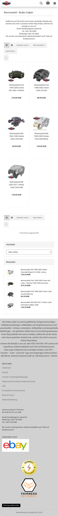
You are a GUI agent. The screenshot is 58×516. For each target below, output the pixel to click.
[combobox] (23, 45)
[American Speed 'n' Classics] (5, 3)
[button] (6, 45)
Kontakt (5, 372)
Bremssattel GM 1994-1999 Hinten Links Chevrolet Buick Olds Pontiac (16, 136)
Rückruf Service (8, 395)
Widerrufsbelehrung (9, 400)
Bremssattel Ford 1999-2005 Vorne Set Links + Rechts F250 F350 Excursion (16, 88)
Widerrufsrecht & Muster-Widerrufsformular (18, 382)
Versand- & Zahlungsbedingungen (15, 377)
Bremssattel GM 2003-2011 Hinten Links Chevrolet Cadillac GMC (16, 185)
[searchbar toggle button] (41, 3)
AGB (3, 386)
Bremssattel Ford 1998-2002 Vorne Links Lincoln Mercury (41, 88)
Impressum (6, 368)
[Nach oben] (51, 512)
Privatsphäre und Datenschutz (13, 391)
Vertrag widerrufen (11, 505)
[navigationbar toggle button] (54, 3)
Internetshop (20, 512)
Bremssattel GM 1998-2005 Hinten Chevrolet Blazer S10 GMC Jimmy (41, 136)
